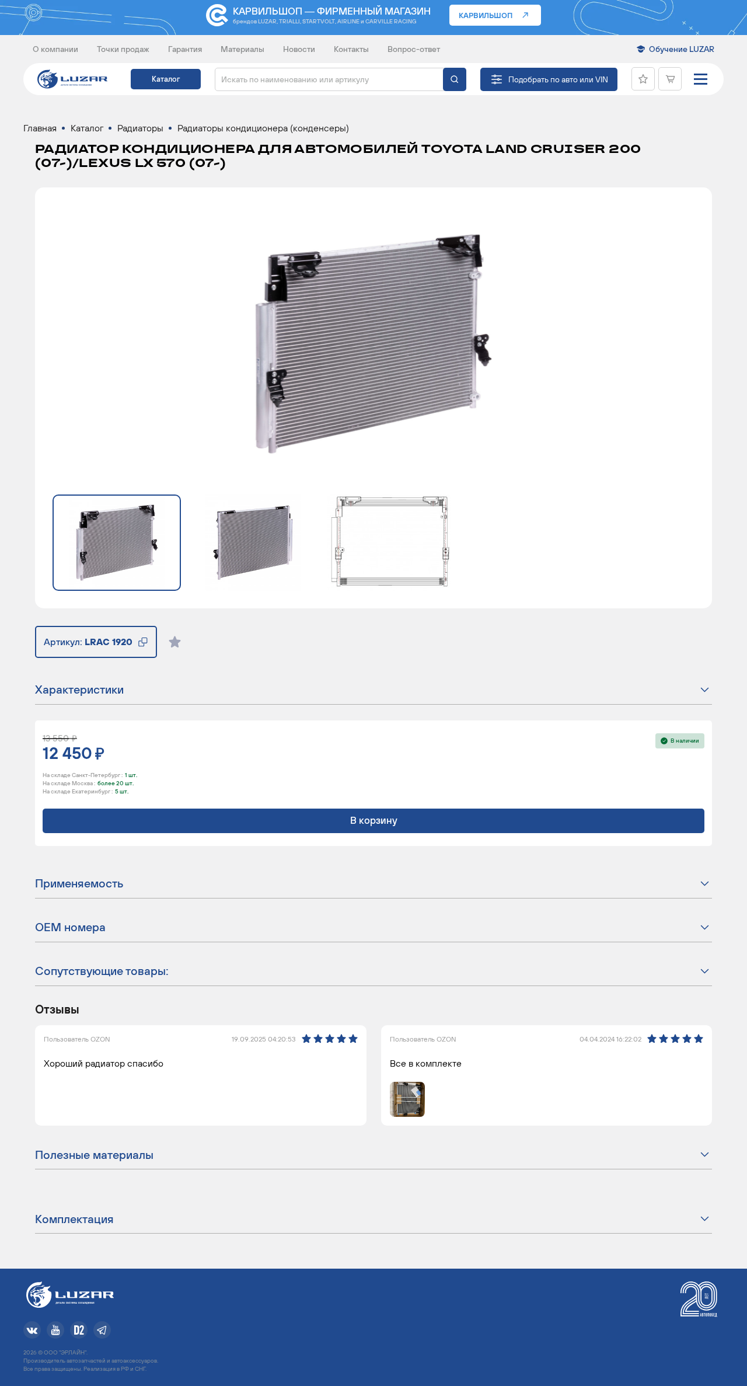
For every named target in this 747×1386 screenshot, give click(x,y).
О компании (55, 49)
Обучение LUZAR (681, 49)
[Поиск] (454, 79)
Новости (299, 49)
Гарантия (185, 49)
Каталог (166, 79)
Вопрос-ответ (414, 49)
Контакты (351, 49)
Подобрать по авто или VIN (558, 79)
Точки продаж (123, 49)
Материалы (242, 49)
